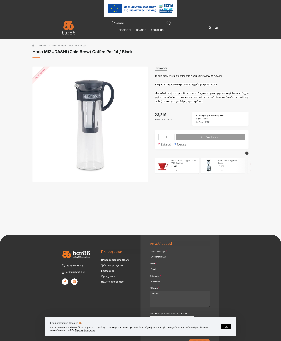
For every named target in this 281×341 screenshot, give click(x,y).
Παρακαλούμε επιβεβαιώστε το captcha (168, 313)
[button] (210, 137)
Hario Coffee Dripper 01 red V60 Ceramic (184, 161)
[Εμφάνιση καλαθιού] (216, 28)
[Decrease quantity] (161, 137)
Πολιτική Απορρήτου (85, 330)
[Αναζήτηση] (167, 23)
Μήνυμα (154, 288)
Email (152, 263)
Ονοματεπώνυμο (158, 251)
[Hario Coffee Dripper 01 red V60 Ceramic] (162, 165)
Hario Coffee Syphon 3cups (227, 161)
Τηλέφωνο (155, 276)
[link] (65, 281)
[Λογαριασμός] (210, 28)
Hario (205, 119)
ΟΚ (226, 326)
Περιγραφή (161, 68)
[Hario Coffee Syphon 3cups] (209, 165)
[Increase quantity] (171, 137)
